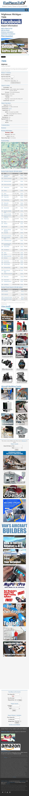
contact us (8, 783)
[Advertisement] (14, 672)
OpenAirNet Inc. (23, 781)
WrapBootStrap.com (11, 782)
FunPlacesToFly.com (5, 781)
